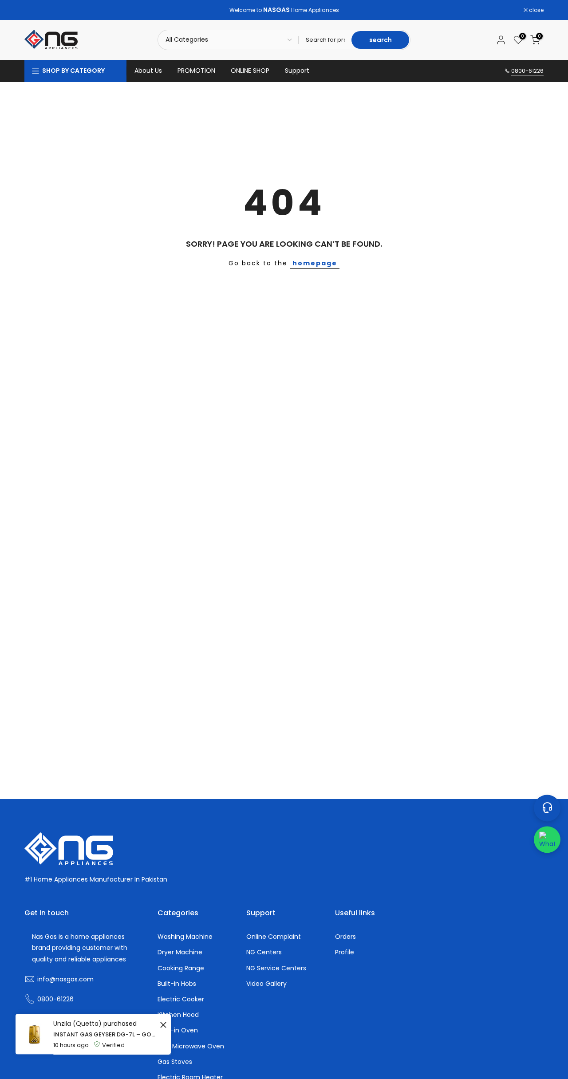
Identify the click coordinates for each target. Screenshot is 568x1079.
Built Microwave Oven (191, 1046)
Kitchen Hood (178, 1015)
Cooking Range (181, 968)
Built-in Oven (178, 1030)
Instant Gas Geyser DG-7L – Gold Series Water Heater (105, 1034)
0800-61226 (527, 71)
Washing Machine (185, 937)
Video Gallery (266, 984)
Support (297, 70)
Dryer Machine (180, 952)
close (36, 10)
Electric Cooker (181, 999)
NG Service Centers (276, 968)
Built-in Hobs (177, 984)
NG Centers (264, 952)
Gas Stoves (175, 1062)
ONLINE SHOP (250, 70)
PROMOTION (196, 70)
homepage (314, 263)
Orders (345, 937)
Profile (344, 952)
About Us (148, 70)
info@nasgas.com (65, 979)
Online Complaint (273, 937)
